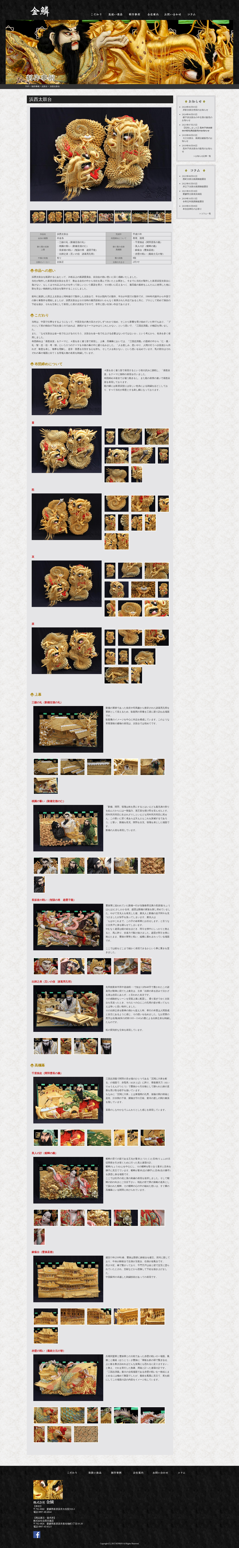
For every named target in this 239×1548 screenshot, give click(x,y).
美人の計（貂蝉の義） (146, 246)
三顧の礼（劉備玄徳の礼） (72, 242)
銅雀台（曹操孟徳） (145, 250)
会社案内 (153, 14)
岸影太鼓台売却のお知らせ (195, 110)
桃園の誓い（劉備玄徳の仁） (74, 246)
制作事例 (134, 14)
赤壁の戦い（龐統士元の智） (150, 254)
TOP (27, 86)
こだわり (96, 14)
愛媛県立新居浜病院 (192, 194)
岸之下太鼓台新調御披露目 (195, 186)
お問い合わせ (172, 14)
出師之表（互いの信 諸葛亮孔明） (77, 254)
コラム (191, 14)
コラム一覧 (206, 213)
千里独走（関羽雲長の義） (148, 242)
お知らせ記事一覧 (203, 156)
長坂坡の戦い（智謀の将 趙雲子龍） (78, 250)
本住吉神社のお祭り (192, 209)
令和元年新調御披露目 (193, 201)
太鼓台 (44, 86)
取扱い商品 (115, 14)
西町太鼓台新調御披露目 (194, 179)
